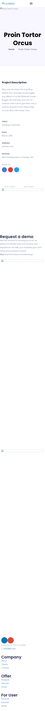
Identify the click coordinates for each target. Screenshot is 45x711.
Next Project (29, 186)
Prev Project (9, 186)
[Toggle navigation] (31, 3)
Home (11, 49)
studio (10, 648)
